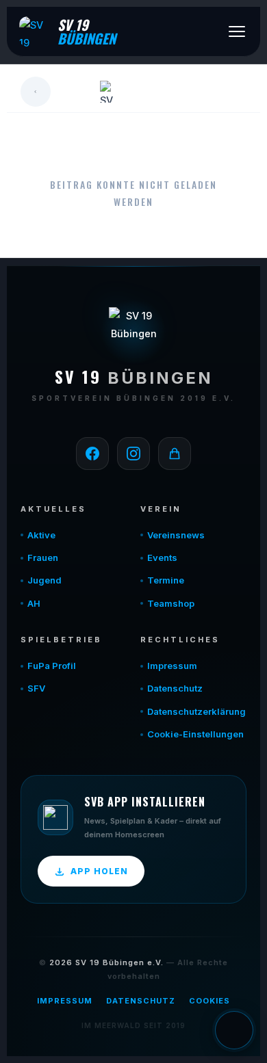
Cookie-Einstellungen (195, 734)
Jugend (44, 580)
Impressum (172, 665)
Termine (165, 580)
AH (33, 603)
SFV (36, 688)
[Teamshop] (174, 453)
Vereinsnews (176, 534)
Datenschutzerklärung (196, 711)
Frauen (42, 557)
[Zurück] (36, 92)
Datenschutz (175, 688)
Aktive (41, 534)
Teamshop (170, 603)
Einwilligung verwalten (234, 1030)
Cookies (209, 1001)
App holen (99, 871)
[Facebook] (92, 453)
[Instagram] (133, 453)
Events (162, 557)
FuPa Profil (51, 665)
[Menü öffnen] (237, 31)
